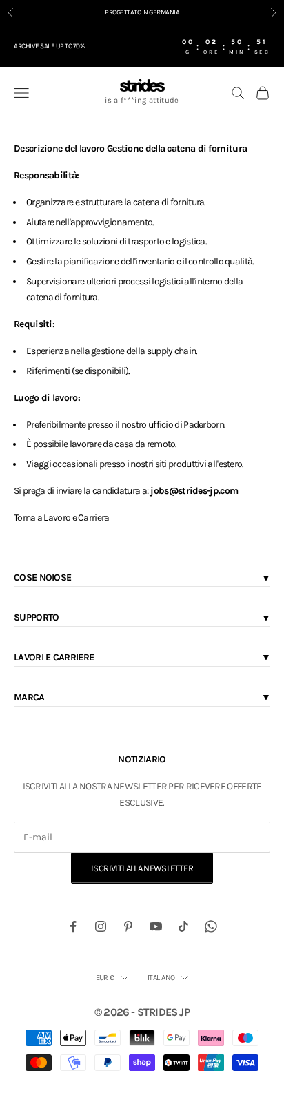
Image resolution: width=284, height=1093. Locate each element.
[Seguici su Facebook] (73, 926)
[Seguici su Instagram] (101, 926)
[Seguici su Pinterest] (128, 926)
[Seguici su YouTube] (156, 926)
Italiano (161, 977)
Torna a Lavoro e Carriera (62, 517)
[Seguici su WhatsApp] (211, 926)
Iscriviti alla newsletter (142, 868)
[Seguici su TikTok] (183, 926)
